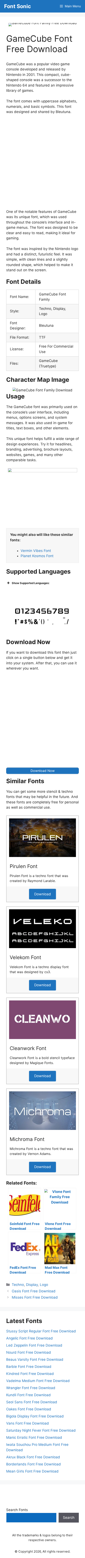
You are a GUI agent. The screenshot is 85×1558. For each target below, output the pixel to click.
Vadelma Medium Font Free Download (38, 1381)
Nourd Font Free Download (28, 1352)
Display (32, 1285)
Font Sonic (17, 6)
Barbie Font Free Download (28, 1367)
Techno (18, 1285)
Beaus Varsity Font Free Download (34, 1359)
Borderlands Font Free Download (33, 1464)
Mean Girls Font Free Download (32, 1471)
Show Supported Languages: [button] (31, 583)
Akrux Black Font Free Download (33, 1457)
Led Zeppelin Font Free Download (34, 1345)
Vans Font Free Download (27, 1423)
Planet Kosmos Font (37, 556)
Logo (44, 1285)
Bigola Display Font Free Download (35, 1416)
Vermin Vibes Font (36, 551)
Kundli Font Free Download (28, 1395)
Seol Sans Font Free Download (31, 1402)
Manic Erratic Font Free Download (34, 1437)
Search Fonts (17, 1510)
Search (68, 1517)
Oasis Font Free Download (33, 1291)
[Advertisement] (42, 163)
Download (42, 894)
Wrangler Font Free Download (30, 1388)
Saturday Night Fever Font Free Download (41, 1430)
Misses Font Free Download (35, 1297)
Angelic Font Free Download (29, 1338)
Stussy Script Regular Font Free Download (41, 1331)
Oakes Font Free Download (28, 1409)
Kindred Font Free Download (30, 1374)
